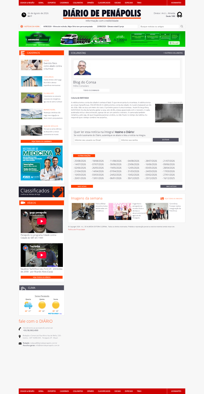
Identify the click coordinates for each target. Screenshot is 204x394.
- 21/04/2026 (79, 171)
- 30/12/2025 (133, 178)
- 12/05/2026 (133, 167)
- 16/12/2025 (168, 178)
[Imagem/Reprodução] (169, 121)
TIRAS (139, 3)
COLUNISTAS (78, 3)
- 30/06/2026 (115, 164)
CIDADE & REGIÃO (27, 3)
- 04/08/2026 (133, 160)
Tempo (37, 296)
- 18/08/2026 (97, 160)
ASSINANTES (176, 3)
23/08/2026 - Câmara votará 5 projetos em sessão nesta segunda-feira (118, 26)
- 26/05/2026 (97, 167)
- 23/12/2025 (150, 178)
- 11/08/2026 (115, 160)
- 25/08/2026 (79, 160)
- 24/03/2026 (150, 171)
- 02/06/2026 (79, 167)
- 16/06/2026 (150, 164)
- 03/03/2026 (97, 174)
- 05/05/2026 (150, 167)
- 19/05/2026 (115, 167)
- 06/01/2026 (115, 178)
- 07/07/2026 (97, 164)
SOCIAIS (117, 3)
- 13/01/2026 (97, 178)
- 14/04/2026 (97, 171)
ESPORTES (52, 3)
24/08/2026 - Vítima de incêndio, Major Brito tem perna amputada (62, 26)
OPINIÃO (90, 3)
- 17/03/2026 (168, 171)
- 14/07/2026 (79, 164)
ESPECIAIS (129, 3)
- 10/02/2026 (133, 174)
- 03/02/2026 (150, 174)
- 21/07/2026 (168, 160)
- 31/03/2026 (133, 171)
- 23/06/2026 (133, 164)
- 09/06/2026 (168, 164)
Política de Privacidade (76, 229)
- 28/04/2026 (168, 167)
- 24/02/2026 (115, 174)
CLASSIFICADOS (104, 3)
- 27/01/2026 (168, 174)
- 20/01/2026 (79, 178)
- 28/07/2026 (150, 160)
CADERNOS (64, 3)
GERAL (41, 3)
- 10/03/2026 (79, 174)
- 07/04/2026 (115, 171)
